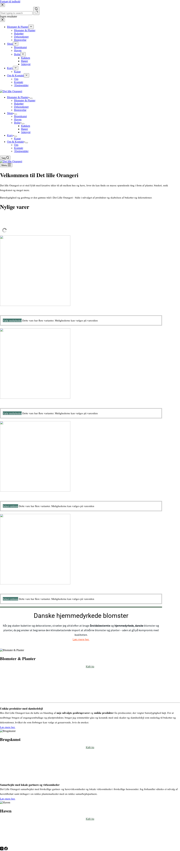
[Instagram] (2, 849)
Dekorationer (21, 106)
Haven (17, 119)
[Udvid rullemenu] (31, 98)
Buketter (19, 103)
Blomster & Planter (17, 97)
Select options (10, 506)
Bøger (24, 129)
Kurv (10, 135)
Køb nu (90, 666)
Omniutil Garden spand (13, 308)
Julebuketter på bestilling (13, 401)
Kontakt (18, 148)
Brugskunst (20, 116)
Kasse (17, 138)
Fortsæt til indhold (10, 1)
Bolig (17, 122)
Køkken (25, 125)
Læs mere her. (81, 639)
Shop (10, 113)
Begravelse (20, 109)
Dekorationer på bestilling (14, 493)
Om (16, 144)
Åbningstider (21, 151)
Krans (3, 586)
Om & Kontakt (15, 141)
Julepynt (25, 132)
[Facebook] (6, 849)
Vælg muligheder (12, 320)
